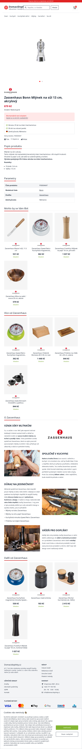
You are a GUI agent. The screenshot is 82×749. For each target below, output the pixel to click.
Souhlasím (67, 727)
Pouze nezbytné (67, 734)
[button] (40, 80)
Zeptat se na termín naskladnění (17, 118)
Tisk (7, 139)
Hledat (54, 7)
